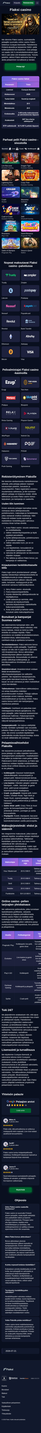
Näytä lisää (20, 1190)
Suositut (5, 149)
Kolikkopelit (32, 149)
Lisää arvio (20, 1110)
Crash (21, 149)
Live (13, 149)
